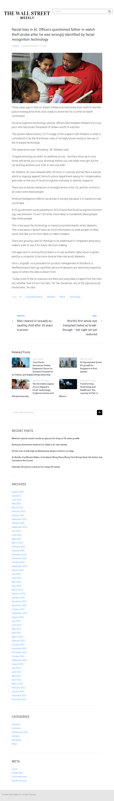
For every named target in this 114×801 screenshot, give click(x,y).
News (16, 46)
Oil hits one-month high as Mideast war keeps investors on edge (43, 451)
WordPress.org (19, 780)
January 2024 (18, 597)
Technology (74, 297)
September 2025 (19, 527)
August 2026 (18, 492)
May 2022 (16, 676)
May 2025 (16, 539)
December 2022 (19, 648)
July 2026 (16, 496)
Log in (14, 769)
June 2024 (16, 578)
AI (21, 297)
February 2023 (18, 640)
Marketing (16, 740)
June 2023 (16, 625)
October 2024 (18, 562)
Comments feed (19, 776)
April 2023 (16, 633)
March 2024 (17, 590)
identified (51, 297)
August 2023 (18, 617)
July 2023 (16, 621)
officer (62, 297)
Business (16, 724)
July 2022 (16, 668)
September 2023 (19, 613)
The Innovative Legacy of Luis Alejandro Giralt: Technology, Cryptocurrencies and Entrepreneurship (33, 390)
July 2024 (16, 574)
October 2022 (18, 656)
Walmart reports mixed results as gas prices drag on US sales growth (45, 438)
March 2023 (17, 637)
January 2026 (18, 515)
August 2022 (18, 664)
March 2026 (17, 507)
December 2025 (19, 519)
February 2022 (18, 687)
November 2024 (19, 558)
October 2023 (18, 609)
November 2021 (19, 699)
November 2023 (19, 605)
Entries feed (17, 773)
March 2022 (17, 683)
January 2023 (18, 644)
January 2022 (18, 691)
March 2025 (17, 543)
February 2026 (18, 511)
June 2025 (16, 535)
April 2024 (16, 586)
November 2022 (19, 652)
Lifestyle (15, 736)
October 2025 (18, 523)
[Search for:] (53, 412)
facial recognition (34, 297)
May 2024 (16, 582)
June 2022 (16, 672)
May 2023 (16, 629)
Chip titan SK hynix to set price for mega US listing (36, 467)
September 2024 (19, 566)
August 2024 (18, 570)
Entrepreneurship (20, 732)
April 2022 (16, 680)
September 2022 (19, 660)
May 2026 (16, 503)
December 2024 (19, 554)
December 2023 (19, 601)
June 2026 (16, 499)
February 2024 (18, 593)
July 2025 (16, 531)
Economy (16, 728)
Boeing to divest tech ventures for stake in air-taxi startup (39, 444)
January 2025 (18, 550)
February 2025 (18, 547)
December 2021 (19, 695)
